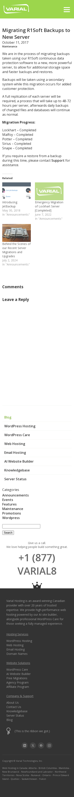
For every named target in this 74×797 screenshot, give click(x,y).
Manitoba (64, 768)
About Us (12, 702)
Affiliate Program (17, 687)
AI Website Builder (19, 461)
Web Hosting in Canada (14, 768)
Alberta (33, 768)
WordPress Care (17, 435)
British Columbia (48, 768)
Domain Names (17, 654)
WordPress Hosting (19, 426)
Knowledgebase (17, 470)
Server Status (15, 479)
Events (7, 499)
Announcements (15, 495)
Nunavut (35, 775)
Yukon (42, 778)
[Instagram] (49, 745)
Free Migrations (16, 678)
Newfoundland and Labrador (37, 771)
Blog (7, 417)
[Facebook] (41, 745)
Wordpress (11, 518)
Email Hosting (15, 452)
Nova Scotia (22, 775)
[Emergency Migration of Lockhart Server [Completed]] (49, 191)
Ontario (46, 775)
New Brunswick (10, 771)
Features (9, 504)
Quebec (15, 778)
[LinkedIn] (25, 745)
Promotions (11, 513)
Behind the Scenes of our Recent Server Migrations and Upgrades (16, 250)
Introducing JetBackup (9, 204)
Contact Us (13, 707)
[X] (33, 745)
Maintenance (12, 509)
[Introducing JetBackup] (16, 191)
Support (58, 160)
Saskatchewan (29, 778)
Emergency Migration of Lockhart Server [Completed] (49, 206)
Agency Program (17, 682)
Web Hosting (14, 443)
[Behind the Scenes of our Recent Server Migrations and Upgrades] (16, 233)
